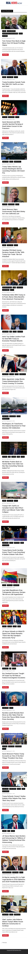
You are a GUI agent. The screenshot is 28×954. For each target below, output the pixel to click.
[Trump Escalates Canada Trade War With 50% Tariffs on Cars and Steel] (14, 67)
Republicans (16, 542)
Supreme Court (22, 374)
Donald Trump (5, 161)
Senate (22, 542)
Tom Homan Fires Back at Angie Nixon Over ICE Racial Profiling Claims (13, 43)
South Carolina (6, 545)
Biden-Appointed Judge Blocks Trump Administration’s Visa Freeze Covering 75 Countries (13, 381)
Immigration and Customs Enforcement (10, 33)
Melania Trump (12, 416)
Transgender (16, 585)
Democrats (5, 456)
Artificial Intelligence (7, 287)
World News (20, 331)
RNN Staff (5, 38)
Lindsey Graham (13, 788)
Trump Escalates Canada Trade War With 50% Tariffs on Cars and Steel (13, 84)
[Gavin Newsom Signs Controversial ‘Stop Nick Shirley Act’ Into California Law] (14, 194)
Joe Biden (11, 374)
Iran (10, 331)
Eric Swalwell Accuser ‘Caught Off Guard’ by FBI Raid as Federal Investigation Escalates (13, 676)
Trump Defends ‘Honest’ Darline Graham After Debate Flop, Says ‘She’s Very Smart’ (14, 798)
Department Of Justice (7, 872)
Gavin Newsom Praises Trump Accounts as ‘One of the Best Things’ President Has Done (13, 756)
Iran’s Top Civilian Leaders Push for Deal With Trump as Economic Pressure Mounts (13, 339)
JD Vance (4, 626)
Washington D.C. (17, 161)
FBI (10, 668)
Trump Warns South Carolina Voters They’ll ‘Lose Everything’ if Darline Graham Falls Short (13, 552)
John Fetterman (6, 289)
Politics (20, 33)
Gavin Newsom (11, 204)
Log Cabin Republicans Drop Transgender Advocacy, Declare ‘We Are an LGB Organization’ (13, 592)
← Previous (4, 942)
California (5, 204)
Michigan (9, 626)
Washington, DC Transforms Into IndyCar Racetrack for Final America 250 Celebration (13, 426)
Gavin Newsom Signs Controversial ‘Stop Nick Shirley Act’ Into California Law (13, 211)
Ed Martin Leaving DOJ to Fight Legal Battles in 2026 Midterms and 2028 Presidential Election (13, 879)
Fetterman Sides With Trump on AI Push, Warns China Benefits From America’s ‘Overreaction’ (13, 297)
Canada (4, 245)
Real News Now (18, 950)
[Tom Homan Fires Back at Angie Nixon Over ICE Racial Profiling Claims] (14, 22)
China (14, 287)
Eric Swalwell (5, 668)
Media (18, 456)
